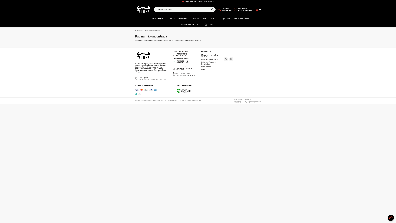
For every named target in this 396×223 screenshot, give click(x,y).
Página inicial (139, 30)
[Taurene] (143, 9)
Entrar (240, 10)
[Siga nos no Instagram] (231, 59)
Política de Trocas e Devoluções (208, 63)
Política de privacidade (209, 59)
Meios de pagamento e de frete (209, 56)
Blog (203, 69)
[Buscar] (212, 9)
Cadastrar (248, 10)
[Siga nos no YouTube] (226, 59)
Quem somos (206, 67)
